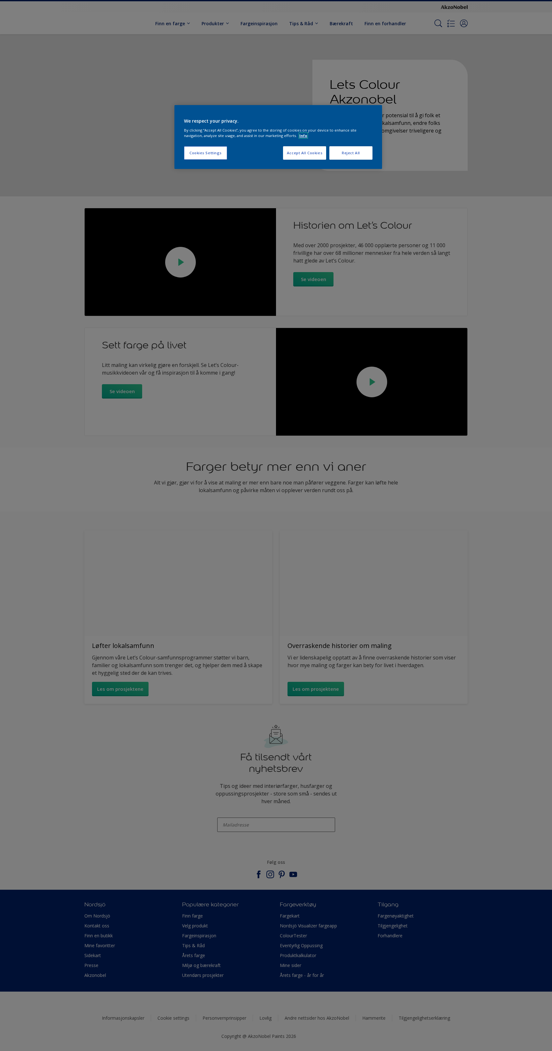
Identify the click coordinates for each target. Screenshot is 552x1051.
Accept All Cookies (304, 152)
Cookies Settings (205, 152)
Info (303, 135)
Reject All (351, 152)
